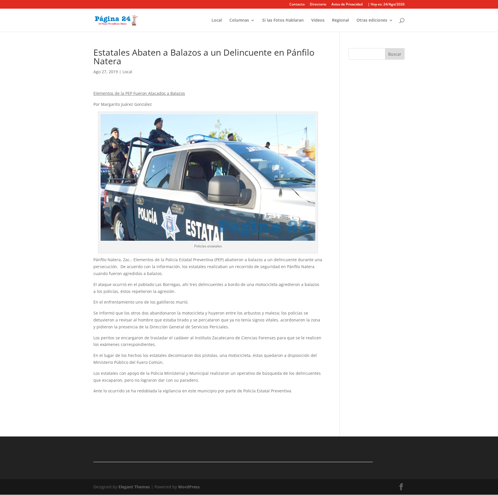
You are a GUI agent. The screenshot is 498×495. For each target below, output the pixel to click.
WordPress (189, 487)
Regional (340, 20)
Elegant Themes (134, 487)
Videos (318, 20)
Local (217, 20)
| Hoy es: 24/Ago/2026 (386, 5)
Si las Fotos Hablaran (283, 20)
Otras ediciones (371, 20)
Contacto (297, 5)
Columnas (239, 20)
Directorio (318, 5)
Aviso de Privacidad (347, 5)
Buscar (394, 54)
